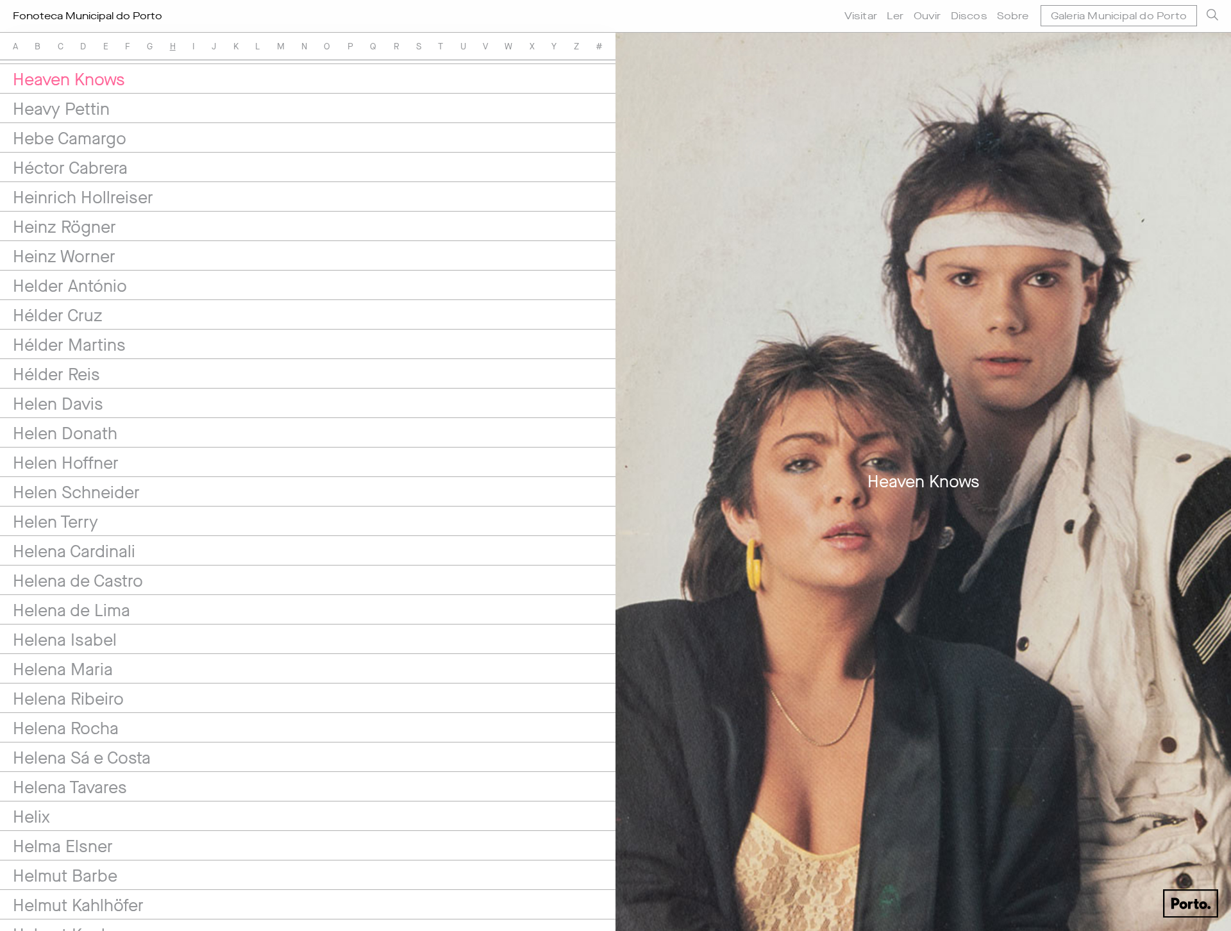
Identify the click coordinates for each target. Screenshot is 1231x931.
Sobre (1012, 15)
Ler (895, 15)
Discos (969, 15)
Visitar (860, 15)
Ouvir (927, 15)
